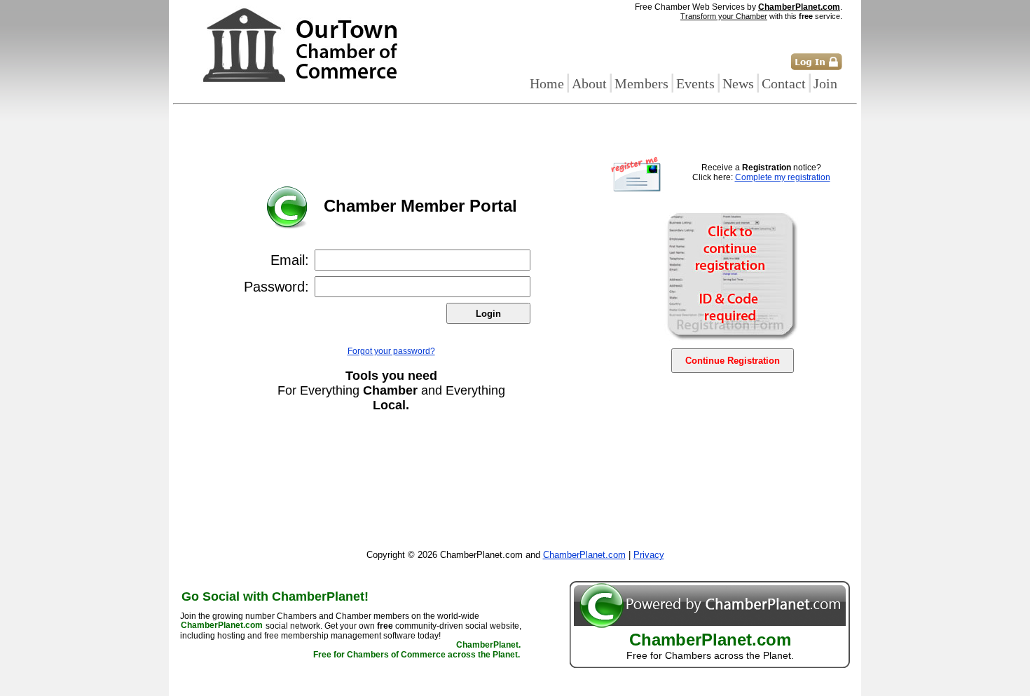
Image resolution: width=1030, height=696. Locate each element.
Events (695, 83)
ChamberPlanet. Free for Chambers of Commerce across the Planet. (417, 650)
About (589, 83)
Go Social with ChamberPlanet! (275, 596)
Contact (784, 83)
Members (641, 83)
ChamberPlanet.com (799, 7)
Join (825, 83)
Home (547, 83)
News (738, 83)
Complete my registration (782, 177)
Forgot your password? (391, 351)
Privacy (648, 555)
